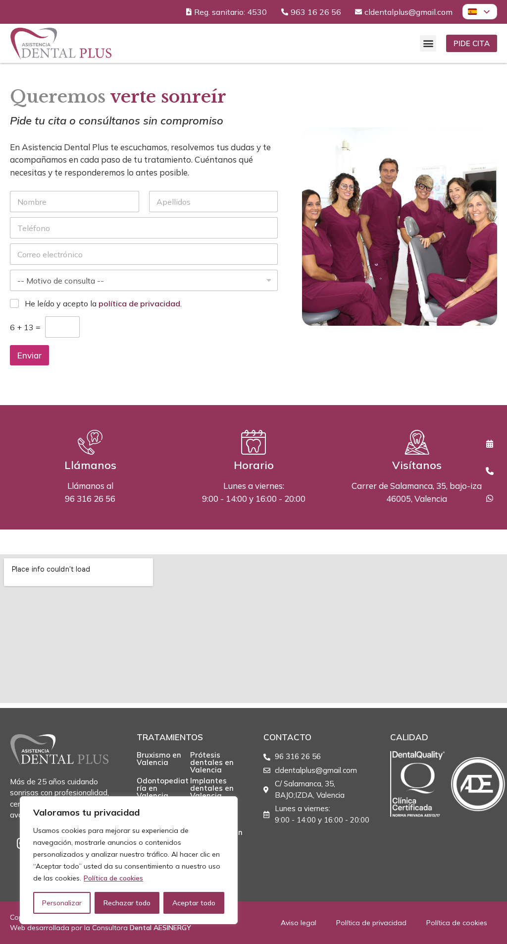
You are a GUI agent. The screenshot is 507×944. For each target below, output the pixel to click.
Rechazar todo (127, 902)
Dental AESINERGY (160, 927)
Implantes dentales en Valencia (212, 788)
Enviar (29, 355)
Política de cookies (113, 878)
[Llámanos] (90, 442)
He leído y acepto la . (103, 303)
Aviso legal (298, 922)
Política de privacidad (371, 922)
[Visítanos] (417, 442)
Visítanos (417, 465)
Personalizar (62, 902)
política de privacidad (139, 303)
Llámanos (90, 465)
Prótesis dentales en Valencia (212, 762)
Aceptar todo (193, 902)
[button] (428, 43)
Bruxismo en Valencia (159, 758)
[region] (129, 860)
